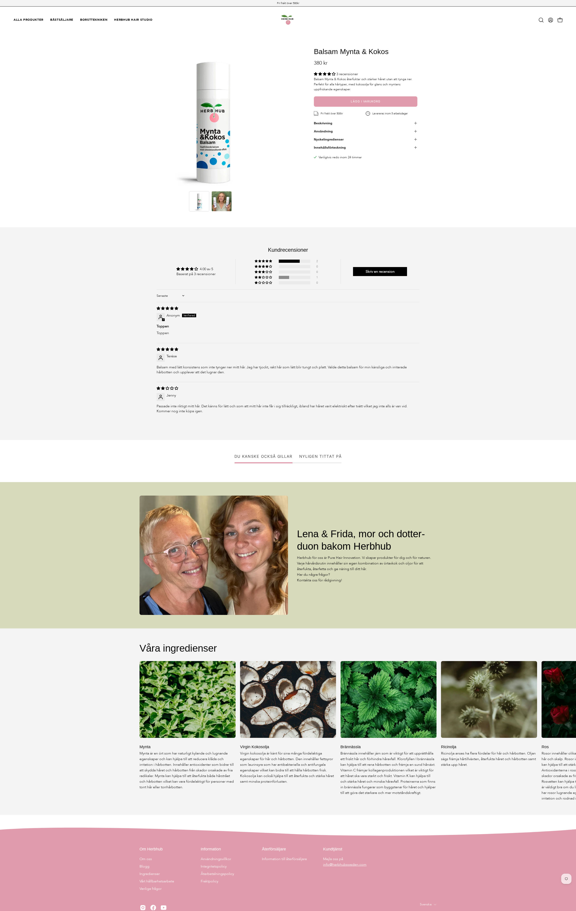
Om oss (146, 859)
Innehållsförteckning (330, 147)
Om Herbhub (151, 849)
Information (211, 849)
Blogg (144, 866)
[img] (167, 308)
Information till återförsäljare (284, 859)
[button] (541, 20)
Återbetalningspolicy (217, 873)
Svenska (426, 904)
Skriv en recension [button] (380, 271)
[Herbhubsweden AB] (288, 20)
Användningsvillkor (216, 859)
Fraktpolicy (209, 881)
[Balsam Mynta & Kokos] (199, 201)
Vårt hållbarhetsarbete (157, 881)
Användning (323, 131)
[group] (288, 3)
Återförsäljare (274, 849)
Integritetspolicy (214, 866)
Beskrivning (323, 123)
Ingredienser (150, 873)
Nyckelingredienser (329, 139)
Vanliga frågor (151, 888)
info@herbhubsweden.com (345, 864)
